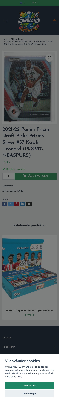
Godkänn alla (29, 385)
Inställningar (29, 393)
